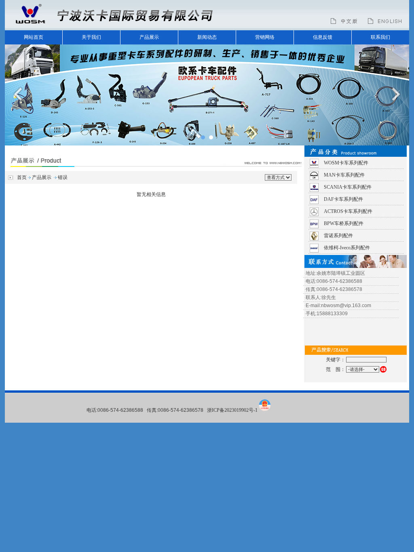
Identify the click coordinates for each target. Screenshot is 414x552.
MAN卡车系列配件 (344, 175)
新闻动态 (207, 37)
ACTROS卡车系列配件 (348, 211)
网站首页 (33, 37)
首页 (22, 177)
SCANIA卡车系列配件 (348, 187)
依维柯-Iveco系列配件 (347, 248)
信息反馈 (322, 37)
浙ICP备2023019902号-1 (232, 410)
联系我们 (380, 37)
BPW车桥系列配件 (343, 223)
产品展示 (149, 37)
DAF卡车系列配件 (343, 199)
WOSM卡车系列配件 (346, 163)
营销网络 (265, 37)
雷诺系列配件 (338, 235)
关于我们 (91, 37)
